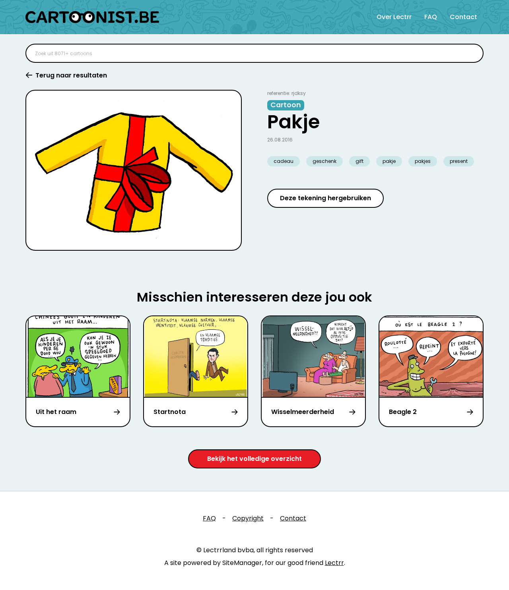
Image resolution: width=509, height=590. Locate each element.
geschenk (324, 161)
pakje (389, 161)
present (459, 161)
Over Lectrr (394, 16)
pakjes (423, 161)
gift (359, 161)
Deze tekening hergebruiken (325, 198)
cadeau (283, 161)
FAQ (430, 16)
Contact (463, 16)
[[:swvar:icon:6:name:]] (472, 53)
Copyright (248, 518)
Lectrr (334, 562)
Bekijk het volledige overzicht (254, 458)
